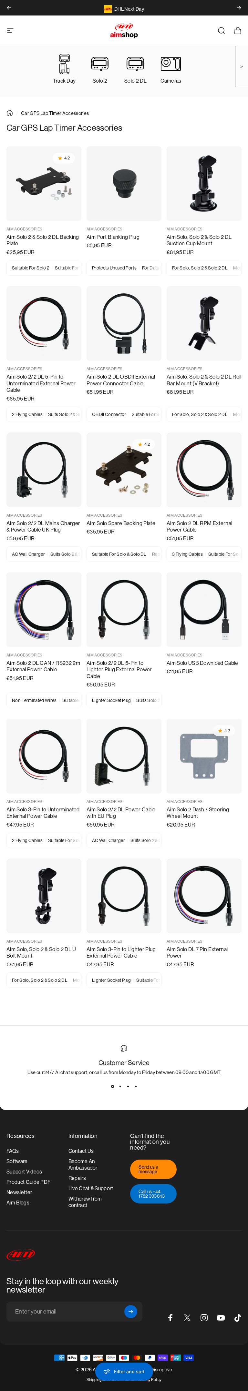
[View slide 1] (112, 1087)
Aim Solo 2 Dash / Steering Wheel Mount (198, 813)
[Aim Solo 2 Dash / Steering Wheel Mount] (204, 756)
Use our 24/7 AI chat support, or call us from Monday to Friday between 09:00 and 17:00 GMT (124, 1072)
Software (17, 1161)
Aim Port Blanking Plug (113, 237)
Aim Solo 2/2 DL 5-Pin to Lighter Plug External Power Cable (119, 669)
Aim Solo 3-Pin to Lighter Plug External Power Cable (121, 952)
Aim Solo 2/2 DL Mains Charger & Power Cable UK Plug (43, 526)
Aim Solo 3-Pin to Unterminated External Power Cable (43, 813)
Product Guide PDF (28, 1182)
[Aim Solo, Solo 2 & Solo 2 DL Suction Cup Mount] (204, 183)
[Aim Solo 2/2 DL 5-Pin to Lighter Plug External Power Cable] (124, 609)
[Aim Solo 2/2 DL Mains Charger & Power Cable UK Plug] (43, 469)
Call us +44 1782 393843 (152, 1194)
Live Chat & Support (90, 1188)
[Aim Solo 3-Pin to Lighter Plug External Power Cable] (124, 895)
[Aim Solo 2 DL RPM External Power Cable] (204, 469)
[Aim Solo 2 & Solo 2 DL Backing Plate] (43, 183)
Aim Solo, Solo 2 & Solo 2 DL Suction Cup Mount (199, 240)
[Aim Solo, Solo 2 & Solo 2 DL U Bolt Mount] (43, 895)
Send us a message (148, 1169)
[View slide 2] (120, 1087)
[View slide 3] (128, 1087)
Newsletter (19, 1192)
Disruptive (161, 1369)
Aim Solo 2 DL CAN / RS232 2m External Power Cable (43, 666)
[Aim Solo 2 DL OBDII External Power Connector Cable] (124, 323)
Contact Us (81, 1151)
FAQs (12, 1151)
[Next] (239, 7)
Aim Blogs (17, 1203)
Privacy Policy (149, 1379)
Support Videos (24, 1172)
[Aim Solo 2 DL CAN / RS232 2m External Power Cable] (43, 609)
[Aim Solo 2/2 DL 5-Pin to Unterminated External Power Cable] (43, 323)
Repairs (77, 1178)
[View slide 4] (136, 1087)
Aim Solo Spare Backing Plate (121, 523)
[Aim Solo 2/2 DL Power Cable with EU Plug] (124, 756)
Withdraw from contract (85, 1202)
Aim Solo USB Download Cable (202, 663)
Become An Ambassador (83, 1164)
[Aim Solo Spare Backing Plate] (124, 469)
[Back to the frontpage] (9, 113)
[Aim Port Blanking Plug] (124, 183)
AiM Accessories (24, 229)
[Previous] (9, 7)
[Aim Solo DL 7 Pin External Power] (204, 895)
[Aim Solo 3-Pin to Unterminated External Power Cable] (43, 756)
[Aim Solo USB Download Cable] (204, 609)
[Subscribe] (130, 1311)
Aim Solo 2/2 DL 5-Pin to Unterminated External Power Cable (41, 383)
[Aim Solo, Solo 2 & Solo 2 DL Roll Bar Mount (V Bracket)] (204, 323)
